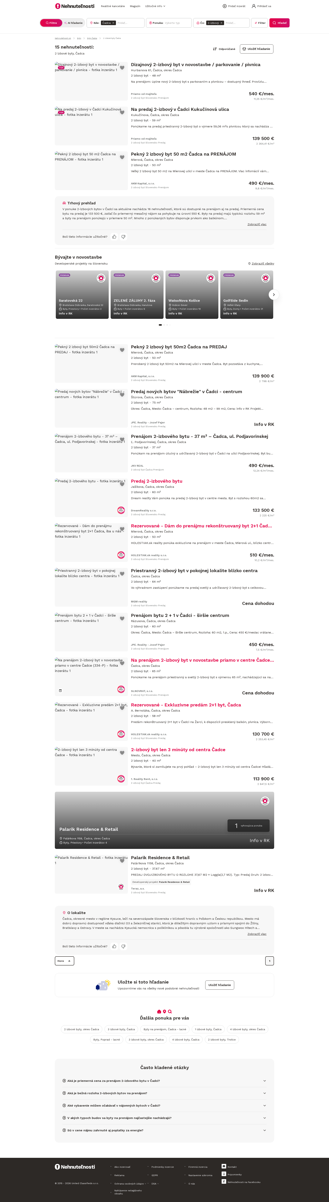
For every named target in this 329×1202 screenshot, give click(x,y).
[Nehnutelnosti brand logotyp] (75, 6)
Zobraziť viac (257, 224)
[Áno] (114, 237)
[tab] (51, 23)
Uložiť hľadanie (259, 49)
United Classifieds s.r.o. (85, 1183)
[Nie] (123, 237)
